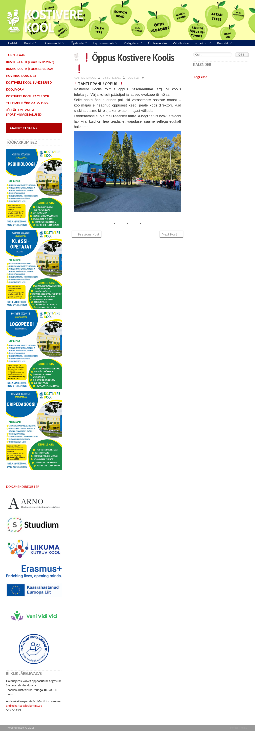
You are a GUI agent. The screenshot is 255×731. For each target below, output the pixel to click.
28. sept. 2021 (112, 77)
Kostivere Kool (85, 77)
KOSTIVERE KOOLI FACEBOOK (27, 96)
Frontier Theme (238, 727)
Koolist (29, 43)
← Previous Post (86, 234)
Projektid (200, 43)
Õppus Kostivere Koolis (133, 57)
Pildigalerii (131, 43)
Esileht (12, 43)
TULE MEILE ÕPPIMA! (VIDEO (27, 103)
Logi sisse (200, 77)
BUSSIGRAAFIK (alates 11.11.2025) (30, 68)
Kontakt (222, 43)
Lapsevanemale (103, 43)
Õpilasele (77, 43)
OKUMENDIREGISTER (23, 486)
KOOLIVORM (15, 89)
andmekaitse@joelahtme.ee (24, 705)
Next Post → (171, 234)
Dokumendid (52, 43)
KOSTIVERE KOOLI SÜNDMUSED (29, 82)
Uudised (133, 77)
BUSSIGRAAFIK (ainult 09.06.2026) (30, 62)
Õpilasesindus (157, 43)
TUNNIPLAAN (16, 55)
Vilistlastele (181, 43)
